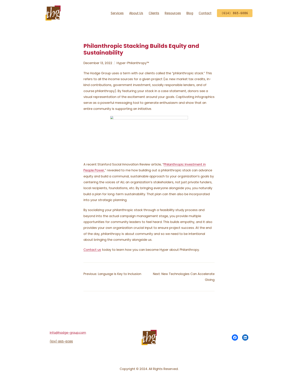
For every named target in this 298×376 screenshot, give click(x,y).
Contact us (92, 250)
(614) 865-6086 (61, 342)
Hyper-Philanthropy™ (133, 63)
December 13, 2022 (97, 63)
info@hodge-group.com (68, 333)
